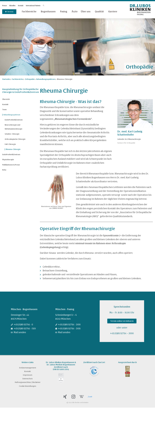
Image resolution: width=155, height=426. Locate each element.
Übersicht (6, 99)
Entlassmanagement (27, 368)
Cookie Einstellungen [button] (27, 386)
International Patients (33, 6)
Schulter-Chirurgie (12, 134)
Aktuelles (12, 6)
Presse (4, 6)
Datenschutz (27, 379)
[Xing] (65, 396)
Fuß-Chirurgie (10, 144)
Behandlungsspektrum (11, 115)
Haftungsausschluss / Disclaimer (27, 382)
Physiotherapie (8, 160)
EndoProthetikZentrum (14, 120)
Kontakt (20, 6)
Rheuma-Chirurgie (13, 149)
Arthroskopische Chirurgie (15, 139)
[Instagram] (73, 396)
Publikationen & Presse (11, 165)
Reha (4, 170)
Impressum (27, 375)
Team (4, 109)
